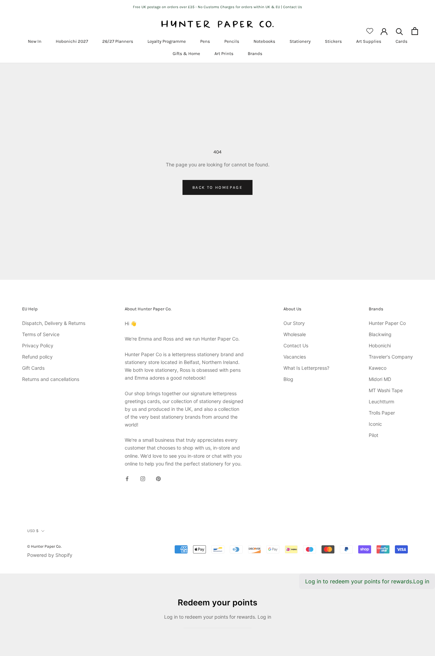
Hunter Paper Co (387, 323)
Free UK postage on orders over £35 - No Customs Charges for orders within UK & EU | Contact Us (217, 7)
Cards (401, 41)
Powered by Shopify (49, 555)
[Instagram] (142, 478)
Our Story (294, 323)
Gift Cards (33, 368)
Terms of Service (40, 334)
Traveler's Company (391, 357)
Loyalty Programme (166, 41)
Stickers (333, 41)
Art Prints (223, 53)
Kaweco (377, 368)
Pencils (231, 41)
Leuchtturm (381, 401)
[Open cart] (415, 31)
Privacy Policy (37, 345)
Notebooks (264, 41)
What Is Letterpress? (306, 368)
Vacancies (294, 357)
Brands (255, 53)
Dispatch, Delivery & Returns (53, 323)
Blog (288, 379)
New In (34, 41)
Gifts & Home (186, 53)
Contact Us (295, 345)
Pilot (373, 435)
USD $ (33, 530)
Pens (205, 41)
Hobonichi (380, 345)
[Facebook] (127, 478)
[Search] (399, 31)
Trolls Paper (382, 413)
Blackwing (380, 334)
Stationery (300, 41)
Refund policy (37, 357)
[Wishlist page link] (369, 31)
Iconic (375, 424)
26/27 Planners (117, 41)
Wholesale (294, 334)
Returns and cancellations (50, 379)
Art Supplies (368, 41)
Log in (421, 581)
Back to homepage (217, 187)
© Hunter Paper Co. (44, 546)
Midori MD (380, 379)
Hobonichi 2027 (72, 41)
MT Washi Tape (386, 390)
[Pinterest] (158, 478)
